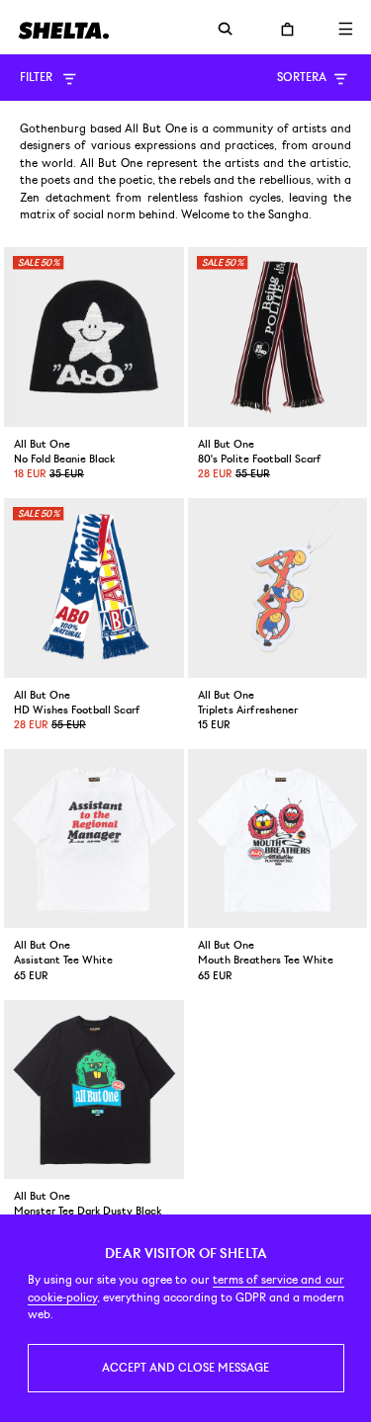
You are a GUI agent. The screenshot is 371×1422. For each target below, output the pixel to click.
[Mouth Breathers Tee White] (278, 839)
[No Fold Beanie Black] (94, 337)
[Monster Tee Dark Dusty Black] (94, 1090)
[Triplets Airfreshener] (278, 588)
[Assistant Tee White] (94, 839)
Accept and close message (185, 1368)
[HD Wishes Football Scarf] (94, 588)
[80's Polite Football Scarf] (278, 337)
